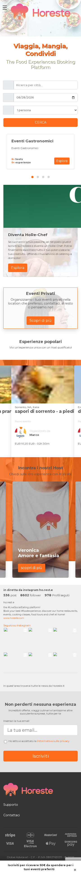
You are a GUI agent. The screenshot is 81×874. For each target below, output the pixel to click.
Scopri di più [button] (40, 320)
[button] (32, 175)
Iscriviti (40, 756)
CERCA (40, 122)
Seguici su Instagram (17, 625)
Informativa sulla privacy (53, 741)
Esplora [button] (62, 161)
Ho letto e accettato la (39, 741)
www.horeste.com (13, 618)
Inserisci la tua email (16, 721)
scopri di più (31, 568)
